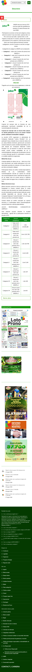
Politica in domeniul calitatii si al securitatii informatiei (16, 635)
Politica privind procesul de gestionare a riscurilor (14, 638)
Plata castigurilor (7, 587)
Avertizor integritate (7, 659)
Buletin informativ (7, 620)
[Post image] (2, 471)
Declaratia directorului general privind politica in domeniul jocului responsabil (16, 652)
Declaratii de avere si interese (10, 623)
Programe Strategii (7, 559)
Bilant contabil (6, 614)
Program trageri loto (8, 596)
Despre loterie (6, 575)
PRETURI (16, 82)
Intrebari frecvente (7, 581)
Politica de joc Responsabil (11, 649)
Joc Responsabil (7, 646)
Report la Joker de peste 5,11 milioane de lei (15, 485)
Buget (4, 617)
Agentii (4, 569)
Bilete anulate (6, 572)
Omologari (5, 602)
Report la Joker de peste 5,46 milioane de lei (15, 470)
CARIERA (16, 667)
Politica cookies (7, 590)
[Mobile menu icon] (29, 2)
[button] (2, 18)
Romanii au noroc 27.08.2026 (12, 489)
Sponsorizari (6, 599)
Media (4, 584)
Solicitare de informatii (8, 629)
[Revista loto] (14, 329)
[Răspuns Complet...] (6, 525)
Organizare (5, 556)
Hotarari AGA (6, 626)
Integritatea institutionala (9, 632)
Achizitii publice (7, 611)
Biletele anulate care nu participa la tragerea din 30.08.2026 (16, 480)
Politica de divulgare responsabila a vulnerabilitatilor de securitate (16, 642)
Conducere (5, 550)
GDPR (4, 656)
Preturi (4, 593)
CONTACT (5, 667)
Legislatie (5, 553)
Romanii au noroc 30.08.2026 (12, 474)
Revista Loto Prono (7, 605)
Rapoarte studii (6, 562)
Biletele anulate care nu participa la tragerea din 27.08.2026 (16, 494)
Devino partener (6, 578)
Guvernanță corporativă (8, 662)
